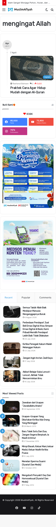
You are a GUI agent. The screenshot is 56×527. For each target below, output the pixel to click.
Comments (45, 297)
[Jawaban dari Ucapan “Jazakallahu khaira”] (11, 407)
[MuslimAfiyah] (20, 9)
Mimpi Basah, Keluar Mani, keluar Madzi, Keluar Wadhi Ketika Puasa (38, 449)
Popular (26, 297)
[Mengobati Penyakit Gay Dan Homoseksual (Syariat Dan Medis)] (11, 479)
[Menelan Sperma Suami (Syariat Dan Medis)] (11, 465)
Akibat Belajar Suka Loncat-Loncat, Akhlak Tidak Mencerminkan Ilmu (37, 375)
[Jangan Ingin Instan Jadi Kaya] (11, 362)
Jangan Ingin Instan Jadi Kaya (38, 358)
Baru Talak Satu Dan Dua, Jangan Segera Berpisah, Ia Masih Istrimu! (35, 434)
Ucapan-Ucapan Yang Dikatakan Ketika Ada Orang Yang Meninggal (36, 419)
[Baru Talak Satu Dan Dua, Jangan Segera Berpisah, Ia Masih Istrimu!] (11, 436)
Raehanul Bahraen (21, 83)
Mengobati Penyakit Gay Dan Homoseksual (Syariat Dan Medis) (36, 478)
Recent (8, 297)
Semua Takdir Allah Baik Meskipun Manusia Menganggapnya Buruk (34, 311)
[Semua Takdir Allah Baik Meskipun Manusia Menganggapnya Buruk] (11, 312)
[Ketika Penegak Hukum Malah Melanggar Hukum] (11, 348)
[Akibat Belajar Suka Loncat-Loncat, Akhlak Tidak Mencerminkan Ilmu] (11, 376)
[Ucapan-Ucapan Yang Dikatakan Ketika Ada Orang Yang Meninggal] (11, 421)
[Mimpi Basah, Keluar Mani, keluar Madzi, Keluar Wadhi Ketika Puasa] (11, 451)
